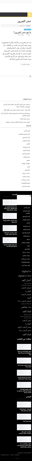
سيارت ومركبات (25, 179)
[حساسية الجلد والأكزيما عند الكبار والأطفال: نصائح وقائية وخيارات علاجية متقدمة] (10, 202)
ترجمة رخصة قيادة (25, 119)
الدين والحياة (26, 147)
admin (28, 34)
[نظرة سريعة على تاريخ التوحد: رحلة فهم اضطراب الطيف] (10, 228)
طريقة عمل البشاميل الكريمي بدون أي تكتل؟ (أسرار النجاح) (24, 378)
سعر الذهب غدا (25, 330)
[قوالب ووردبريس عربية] (13, 458)
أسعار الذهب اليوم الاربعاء (26, 285)
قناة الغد (27, 334)
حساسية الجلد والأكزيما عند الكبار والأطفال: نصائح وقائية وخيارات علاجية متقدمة (10, 208)
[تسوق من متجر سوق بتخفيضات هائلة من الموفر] (24, 427)
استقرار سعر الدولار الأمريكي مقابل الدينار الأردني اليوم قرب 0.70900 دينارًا (16, 105)
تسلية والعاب (26, 157)
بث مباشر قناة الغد (26, 309)
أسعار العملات (26, 140)
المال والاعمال (26, 153)
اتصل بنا (12, 454)
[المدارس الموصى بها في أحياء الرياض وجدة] (24, 361)
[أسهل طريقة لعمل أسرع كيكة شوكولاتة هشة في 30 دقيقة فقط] (24, 347)
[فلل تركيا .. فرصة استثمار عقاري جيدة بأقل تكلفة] (24, 405)
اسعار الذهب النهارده (26, 289)
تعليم (28, 166)
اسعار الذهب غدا (24, 301)
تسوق (28, 160)
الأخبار (28, 144)
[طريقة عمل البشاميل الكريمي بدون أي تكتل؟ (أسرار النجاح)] (24, 373)
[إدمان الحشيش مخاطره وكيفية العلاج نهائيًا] (10, 216)
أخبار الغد (26, 280)
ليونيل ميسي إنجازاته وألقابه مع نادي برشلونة (18, 122)
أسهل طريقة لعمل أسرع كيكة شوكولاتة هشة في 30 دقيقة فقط (24, 353)
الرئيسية (28, 25)
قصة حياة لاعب (26, 186)
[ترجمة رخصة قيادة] (24, 417)
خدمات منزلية (26, 173)
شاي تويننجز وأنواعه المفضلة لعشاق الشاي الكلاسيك (10, 245)
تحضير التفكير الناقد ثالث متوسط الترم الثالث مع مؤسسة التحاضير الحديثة (24, 391)
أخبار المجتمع (26, 137)
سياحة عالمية (26, 176)
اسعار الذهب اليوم (26, 296)
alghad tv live (24, 275)
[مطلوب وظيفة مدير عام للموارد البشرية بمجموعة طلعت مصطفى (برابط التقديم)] (24, 439)
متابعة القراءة (25, 64)
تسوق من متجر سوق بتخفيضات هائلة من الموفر (25, 432)
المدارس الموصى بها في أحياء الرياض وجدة (24, 366)
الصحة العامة (26, 150)
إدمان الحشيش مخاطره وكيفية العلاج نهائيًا (10, 221)
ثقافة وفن (27, 170)
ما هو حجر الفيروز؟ (22, 32)
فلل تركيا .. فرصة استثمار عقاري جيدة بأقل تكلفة (17, 110)
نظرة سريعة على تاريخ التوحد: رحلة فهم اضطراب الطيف (10, 233)
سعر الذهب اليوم (24, 327)
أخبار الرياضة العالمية (24, 134)
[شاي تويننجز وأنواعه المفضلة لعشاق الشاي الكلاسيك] (10, 240)
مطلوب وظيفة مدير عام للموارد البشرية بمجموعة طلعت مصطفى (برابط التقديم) (24, 445)
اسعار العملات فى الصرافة (26, 303)
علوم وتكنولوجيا (27, 29)
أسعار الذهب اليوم (27, 283)
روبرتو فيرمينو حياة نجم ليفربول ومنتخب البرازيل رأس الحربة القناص (15, 114)
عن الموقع (17, 454)
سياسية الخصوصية (5, 454)
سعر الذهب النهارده (26, 322)
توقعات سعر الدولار (27, 314)
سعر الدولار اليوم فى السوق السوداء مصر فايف (25, 317)
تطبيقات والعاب (25, 163)
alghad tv (26, 271)
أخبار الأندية (27, 131)
